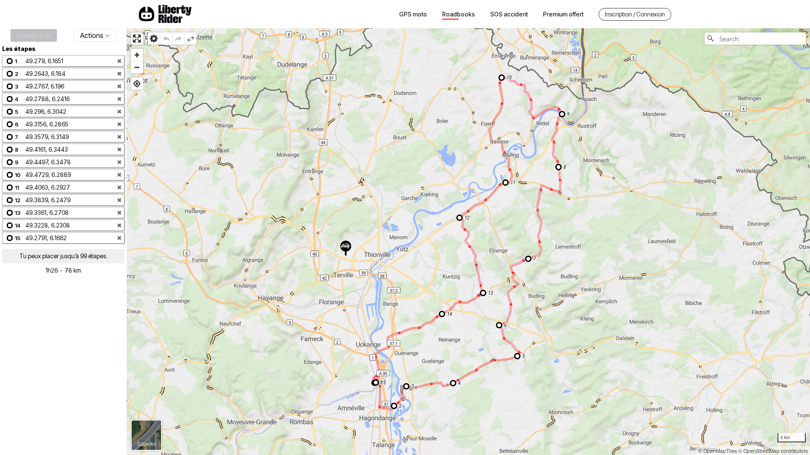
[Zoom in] (137, 55)
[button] (63, 61)
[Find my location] (137, 84)
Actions (91, 35)
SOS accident (509, 14)
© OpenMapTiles (717, 450)
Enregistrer (34, 35)
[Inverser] (190, 38)
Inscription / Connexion (635, 14)
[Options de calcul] (154, 38)
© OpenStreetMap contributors (773, 450)
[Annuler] (166, 38)
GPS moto (413, 14)
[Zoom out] (137, 67)
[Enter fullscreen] (137, 38)
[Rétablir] (178, 38)
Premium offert (563, 14)
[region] (468, 241)
